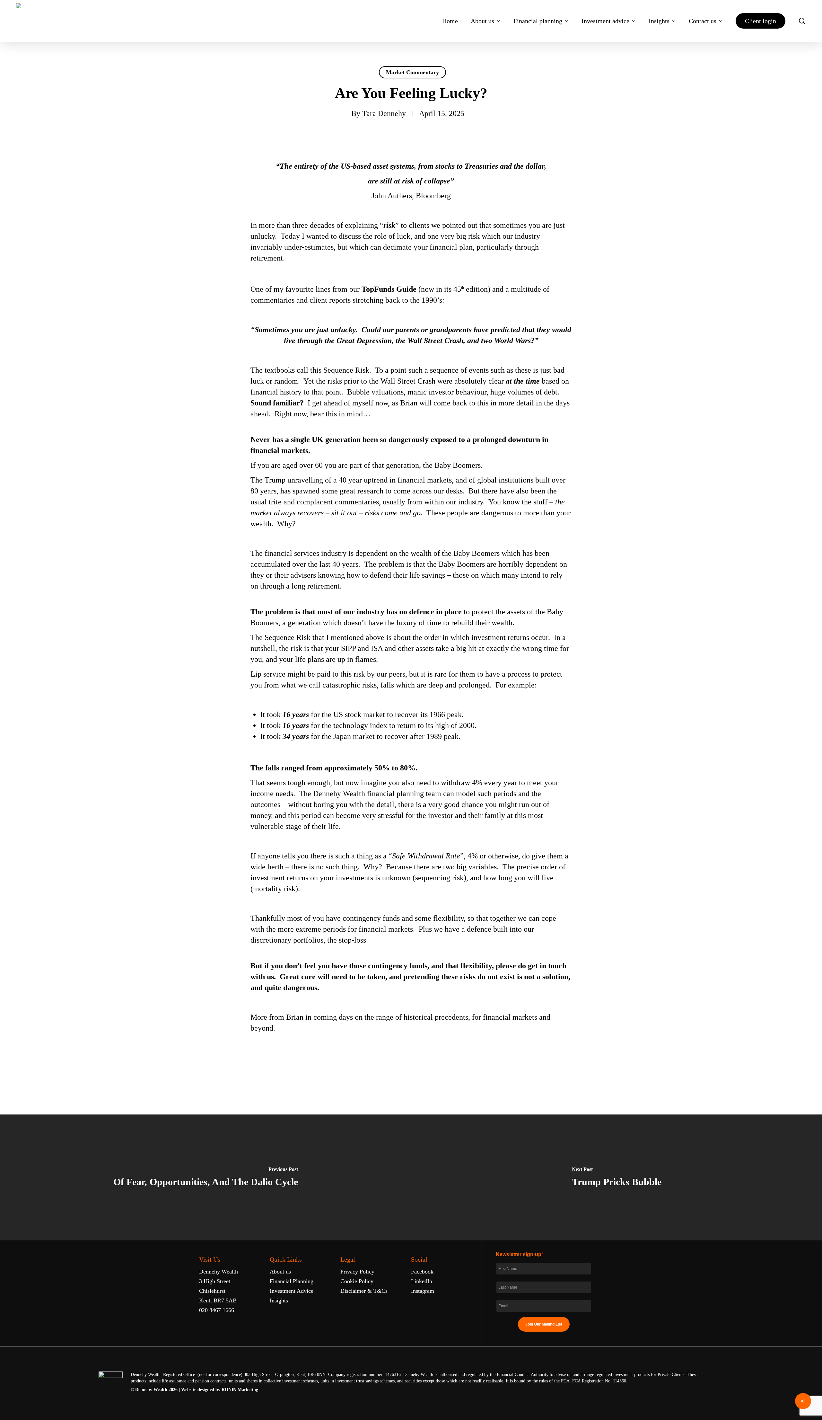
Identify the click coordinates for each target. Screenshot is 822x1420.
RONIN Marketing (240, 1389)
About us (280, 1271)
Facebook (422, 1271)
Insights (279, 1300)
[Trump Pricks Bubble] (616, 1177)
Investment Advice (291, 1291)
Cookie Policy (356, 1281)
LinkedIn (421, 1281)
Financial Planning (291, 1281)
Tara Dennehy (384, 113)
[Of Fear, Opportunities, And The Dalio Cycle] (205, 1177)
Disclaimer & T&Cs (364, 1291)
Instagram (422, 1291)
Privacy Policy (357, 1271)
